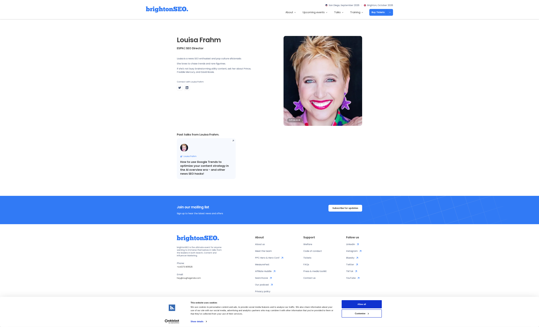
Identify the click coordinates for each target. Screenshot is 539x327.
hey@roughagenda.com (189, 278)
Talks (337, 12)
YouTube (351, 278)
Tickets (307, 257)
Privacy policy (262, 291)
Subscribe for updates (345, 208)
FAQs (306, 264)
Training (355, 12)
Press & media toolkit (315, 271)
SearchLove (261, 278)
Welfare (307, 244)
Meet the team (263, 251)
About (289, 12)
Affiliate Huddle (263, 271)
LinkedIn (350, 244)
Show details (197, 321)
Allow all (362, 304)
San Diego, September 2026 (344, 5)
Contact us (309, 278)
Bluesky (350, 257)
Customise (360, 313)
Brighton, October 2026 (380, 5)
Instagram (352, 251)
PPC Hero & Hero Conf (267, 257)
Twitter (350, 264)
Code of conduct (312, 251)
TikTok (349, 271)
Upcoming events (314, 12)
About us (260, 244)
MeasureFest (262, 264)
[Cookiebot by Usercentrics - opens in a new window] (172, 321)
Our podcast (262, 284)
